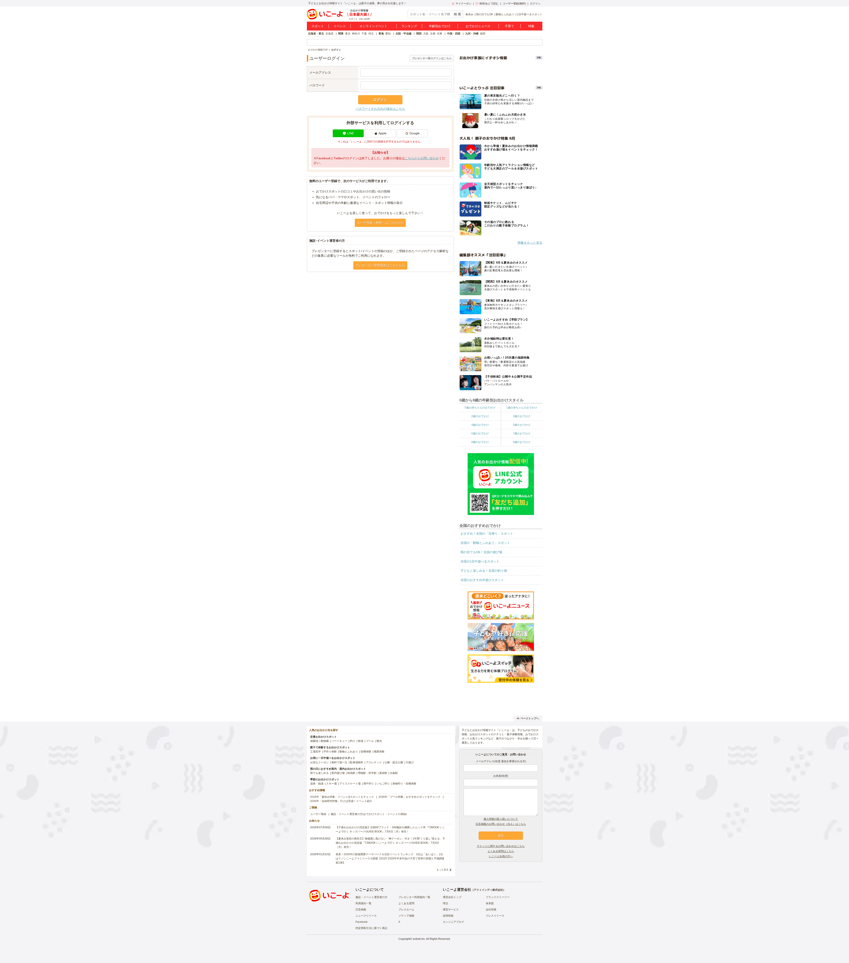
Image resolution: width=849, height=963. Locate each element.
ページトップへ (529, 718)
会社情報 (491, 909)
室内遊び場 (338, 773)
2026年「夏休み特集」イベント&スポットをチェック (342, 796)
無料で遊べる (339, 762)
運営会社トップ (452, 897)
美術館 (383, 773)
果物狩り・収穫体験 (404, 783)
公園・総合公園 (393, 762)
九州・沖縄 (471, 33)
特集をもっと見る (530, 242)
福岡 (482, 33)
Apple (382, 133)
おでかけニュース (478, 26)
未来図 (490, 903)
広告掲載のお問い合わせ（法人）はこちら (501, 824)
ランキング (409, 26)
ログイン (535, 3)
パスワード (317, 85)
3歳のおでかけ (521, 416)
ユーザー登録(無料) (514, 3)
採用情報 (448, 915)
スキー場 (331, 783)
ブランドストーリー (498, 897)
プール (370, 741)
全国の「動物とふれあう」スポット (485, 543)
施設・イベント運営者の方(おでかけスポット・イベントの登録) (369, 814)
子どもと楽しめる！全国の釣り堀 (484, 570)
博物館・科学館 (367, 773)
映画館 (351, 773)
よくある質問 (406, 903)
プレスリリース (495, 915)
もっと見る (442, 869)
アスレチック (374, 762)
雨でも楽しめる (319, 773)
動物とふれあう (505, 14)
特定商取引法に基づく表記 (371, 928)
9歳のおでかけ (521, 442)
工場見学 (315, 751)
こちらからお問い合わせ (422, 158)
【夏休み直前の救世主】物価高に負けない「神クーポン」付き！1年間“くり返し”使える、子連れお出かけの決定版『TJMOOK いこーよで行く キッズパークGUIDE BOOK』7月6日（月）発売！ (390, 843)
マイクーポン (463, 3)
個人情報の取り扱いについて (501, 819)
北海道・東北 (316, 33)
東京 (347, 33)
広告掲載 (361, 909)
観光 (379, 741)
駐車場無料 (356, 762)
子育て (509, 26)
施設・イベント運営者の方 (371, 897)
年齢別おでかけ (440, 26)
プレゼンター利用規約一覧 (414, 897)
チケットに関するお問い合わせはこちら (501, 846)
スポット (318, 26)
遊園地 (314, 741)
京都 (432, 33)
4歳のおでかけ (480, 424)
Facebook (361, 921)
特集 (531, 26)
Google (414, 133)
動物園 (325, 741)
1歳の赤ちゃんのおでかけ (521, 407)
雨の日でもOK (484, 14)
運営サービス (451, 909)
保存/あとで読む (489, 3)
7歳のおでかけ (521, 433)
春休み (469, 14)
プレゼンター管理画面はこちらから (380, 265)
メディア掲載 (406, 915)
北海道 (329, 33)
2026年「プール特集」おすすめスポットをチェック (409, 796)
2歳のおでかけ (480, 416)
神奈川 (356, 33)
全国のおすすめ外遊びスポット (482, 580)
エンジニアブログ (453, 921)
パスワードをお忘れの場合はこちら (380, 108)
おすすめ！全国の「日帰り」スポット (487, 533)
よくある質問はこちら (501, 851)
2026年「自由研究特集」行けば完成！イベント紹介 (341, 801)
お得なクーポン (319, 762)
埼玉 (371, 33)
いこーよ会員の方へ (501, 856)
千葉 (364, 33)
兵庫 (439, 33)
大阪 (425, 33)
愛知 (388, 33)
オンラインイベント (373, 26)
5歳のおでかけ (521, 424)
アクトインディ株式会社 (488, 889)
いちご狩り (383, 783)
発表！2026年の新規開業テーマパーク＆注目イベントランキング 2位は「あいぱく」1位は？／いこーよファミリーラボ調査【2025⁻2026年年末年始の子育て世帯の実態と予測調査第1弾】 (390, 858)
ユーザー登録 (318, 814)
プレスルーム (406, 909)
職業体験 (379, 751)
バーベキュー (339, 741)
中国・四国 (453, 33)
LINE (350, 133)
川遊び (410, 762)
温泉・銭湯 (316, 783)
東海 (381, 33)
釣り (352, 741)
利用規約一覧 (363, 903)
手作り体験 (330, 751)
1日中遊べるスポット (529, 14)
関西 (419, 33)
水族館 (394, 773)
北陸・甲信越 (403, 33)
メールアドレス (320, 72)
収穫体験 (366, 751)
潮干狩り (368, 783)
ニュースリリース (366, 915)
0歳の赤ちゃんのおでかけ (480, 407)
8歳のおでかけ (480, 442)
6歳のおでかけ (480, 433)
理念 (445, 903)
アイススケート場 (350, 783)
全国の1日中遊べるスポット (480, 561)
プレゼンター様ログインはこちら (432, 58)
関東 (341, 33)
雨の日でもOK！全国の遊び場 (481, 552)
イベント (339, 26)
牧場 (360, 741)
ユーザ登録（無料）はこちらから (380, 222)
